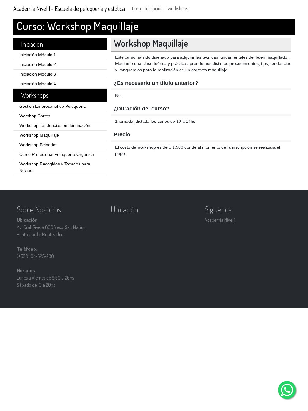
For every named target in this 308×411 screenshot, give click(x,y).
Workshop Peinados (38, 144)
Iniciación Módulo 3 (37, 74)
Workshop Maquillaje (39, 135)
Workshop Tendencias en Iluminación (54, 125)
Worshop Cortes (34, 115)
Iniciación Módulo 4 (37, 83)
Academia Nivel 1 (220, 220)
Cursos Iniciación (147, 8)
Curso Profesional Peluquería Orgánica (56, 154)
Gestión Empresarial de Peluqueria (52, 106)
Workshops (178, 8)
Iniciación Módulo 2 (37, 64)
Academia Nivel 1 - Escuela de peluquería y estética (69, 8)
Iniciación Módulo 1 (37, 54)
